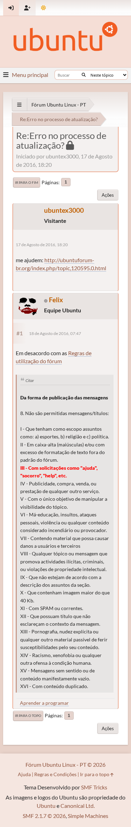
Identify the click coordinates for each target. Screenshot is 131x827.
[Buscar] (83, 75)
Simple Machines (88, 815)
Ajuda (24, 774)
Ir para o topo (28, 715)
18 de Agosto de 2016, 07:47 (55, 333)
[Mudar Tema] (43, 8)
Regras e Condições (55, 774)
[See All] (19, 105)
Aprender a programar (44, 703)
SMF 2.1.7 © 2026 (44, 815)
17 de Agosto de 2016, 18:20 (42, 244)
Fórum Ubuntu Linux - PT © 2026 (65, 764)
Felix (56, 300)
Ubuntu (46, 805)
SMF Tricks (94, 787)
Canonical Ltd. (77, 805)
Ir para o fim (26, 182)
